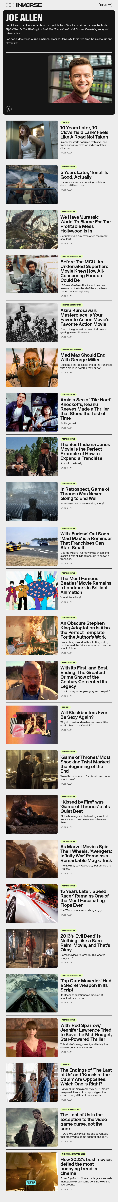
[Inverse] (29, 5)
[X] (9, 109)
